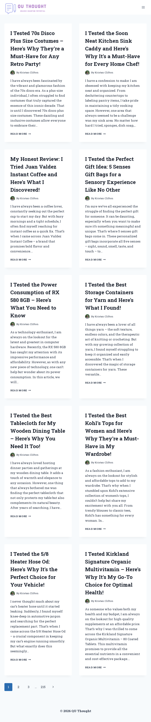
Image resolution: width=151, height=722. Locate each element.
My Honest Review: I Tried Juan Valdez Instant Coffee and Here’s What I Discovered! (36, 174)
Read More (20, 133)
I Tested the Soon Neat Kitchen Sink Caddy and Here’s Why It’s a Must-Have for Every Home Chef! (112, 48)
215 (43, 687)
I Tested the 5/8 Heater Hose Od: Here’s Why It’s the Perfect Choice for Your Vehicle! (33, 569)
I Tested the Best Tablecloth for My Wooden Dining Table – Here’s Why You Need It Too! (37, 431)
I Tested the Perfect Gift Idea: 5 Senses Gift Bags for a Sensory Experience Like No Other (110, 174)
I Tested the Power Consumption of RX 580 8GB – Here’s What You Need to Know (34, 300)
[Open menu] (143, 7)
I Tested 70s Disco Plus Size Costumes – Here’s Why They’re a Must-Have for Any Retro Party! (37, 48)
